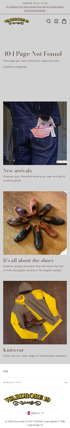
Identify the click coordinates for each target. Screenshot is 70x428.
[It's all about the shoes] (35, 223)
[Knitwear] (35, 312)
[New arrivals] (35, 133)
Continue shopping (14, 66)
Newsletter (12, 382)
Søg (5, 370)
